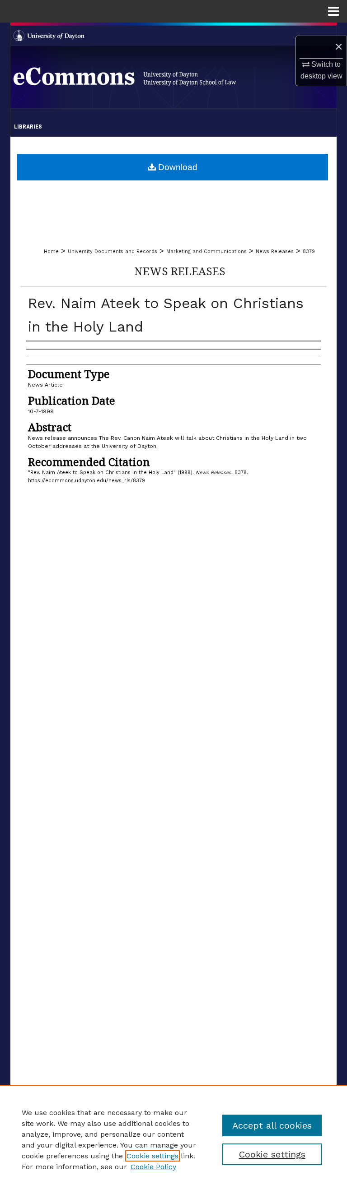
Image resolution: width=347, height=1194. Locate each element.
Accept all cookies (272, 1125)
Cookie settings (152, 1156)
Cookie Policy (153, 1166)
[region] (173, 1139)
